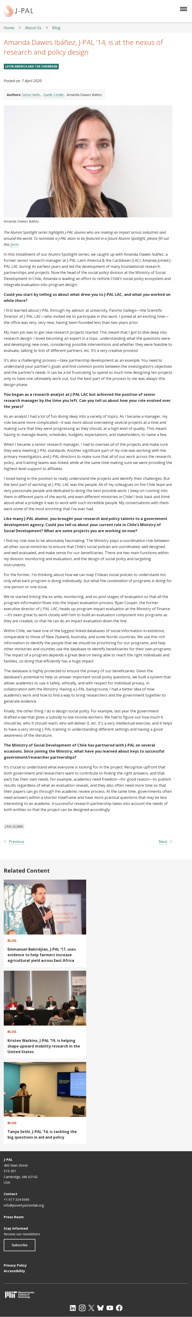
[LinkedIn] (73, 1308)
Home (9, 27)
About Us (33, 27)
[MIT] (96, 1294)
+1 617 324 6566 (16, 1199)
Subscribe (19, 1245)
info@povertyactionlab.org (24, 1205)
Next (163, 841)
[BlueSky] (100, 1308)
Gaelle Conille (53, 94)
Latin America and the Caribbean (31, 66)
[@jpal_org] (82, 1308)
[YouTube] (110, 1308)
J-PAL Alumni (14, 826)
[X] (91, 1308)
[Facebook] (119, 1308)
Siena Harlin (31, 94)
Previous (16, 841)
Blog (56, 27)
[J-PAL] (18, 11)
